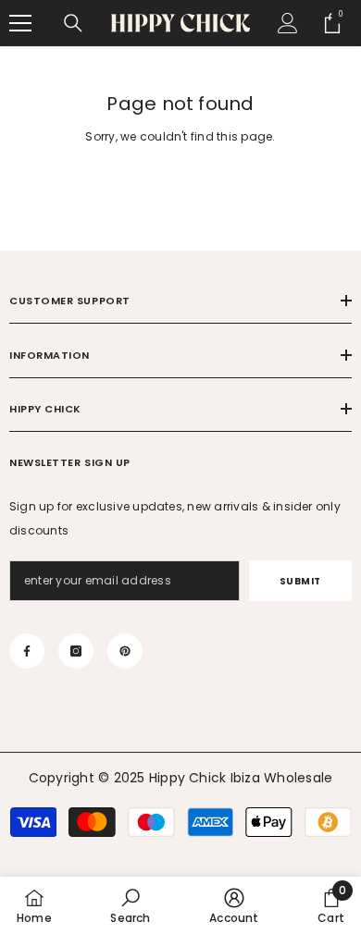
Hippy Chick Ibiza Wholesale (240, 777)
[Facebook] (26, 651)
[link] (130, 905)
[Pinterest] (125, 651)
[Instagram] (75, 651)
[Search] (73, 23)
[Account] (288, 23)
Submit (300, 581)
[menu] (20, 23)
